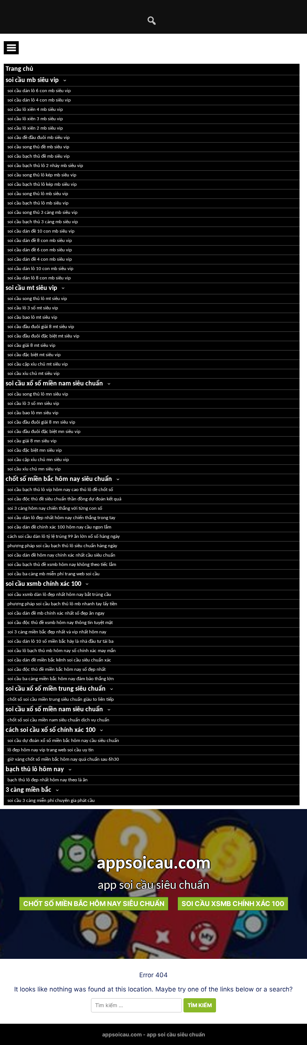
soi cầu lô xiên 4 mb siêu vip (35, 109)
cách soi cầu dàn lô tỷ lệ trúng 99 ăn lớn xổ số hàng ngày (63, 536)
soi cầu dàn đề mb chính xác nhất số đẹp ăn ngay (55, 613)
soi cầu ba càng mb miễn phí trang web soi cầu (53, 574)
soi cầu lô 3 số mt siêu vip (32, 308)
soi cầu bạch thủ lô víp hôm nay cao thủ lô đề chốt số (60, 489)
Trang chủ (19, 69)
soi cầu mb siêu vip (32, 80)
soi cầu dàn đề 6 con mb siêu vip (39, 250)
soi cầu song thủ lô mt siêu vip (37, 298)
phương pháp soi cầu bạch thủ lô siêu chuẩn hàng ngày (62, 545)
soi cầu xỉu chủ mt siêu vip (33, 373)
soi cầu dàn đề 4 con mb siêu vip (39, 259)
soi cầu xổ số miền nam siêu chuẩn (54, 383)
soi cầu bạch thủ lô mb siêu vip (38, 203)
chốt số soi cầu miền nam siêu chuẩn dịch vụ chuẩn (58, 720)
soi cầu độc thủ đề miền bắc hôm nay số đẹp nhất (56, 669)
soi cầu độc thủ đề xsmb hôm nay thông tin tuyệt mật (60, 622)
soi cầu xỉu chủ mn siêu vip (34, 469)
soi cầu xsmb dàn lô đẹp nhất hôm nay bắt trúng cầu (59, 594)
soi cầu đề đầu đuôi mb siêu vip (38, 137)
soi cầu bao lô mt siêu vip (32, 317)
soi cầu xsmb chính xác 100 (43, 584)
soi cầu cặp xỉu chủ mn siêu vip (38, 459)
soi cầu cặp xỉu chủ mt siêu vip (37, 364)
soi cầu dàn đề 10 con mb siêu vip (41, 231)
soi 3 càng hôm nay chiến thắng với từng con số (54, 508)
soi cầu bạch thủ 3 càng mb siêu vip (42, 221)
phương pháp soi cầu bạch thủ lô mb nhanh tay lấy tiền (62, 604)
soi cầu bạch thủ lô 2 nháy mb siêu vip (45, 165)
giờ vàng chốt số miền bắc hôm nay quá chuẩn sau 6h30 (63, 759)
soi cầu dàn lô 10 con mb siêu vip (40, 268)
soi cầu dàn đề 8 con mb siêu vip (39, 240)
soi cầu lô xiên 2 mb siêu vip (35, 128)
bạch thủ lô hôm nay (35, 769)
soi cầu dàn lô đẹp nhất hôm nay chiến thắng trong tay (61, 517)
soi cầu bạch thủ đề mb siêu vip (38, 156)
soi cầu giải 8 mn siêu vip (32, 441)
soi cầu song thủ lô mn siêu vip (37, 394)
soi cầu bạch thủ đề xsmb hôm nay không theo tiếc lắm (61, 564)
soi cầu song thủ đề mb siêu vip (38, 147)
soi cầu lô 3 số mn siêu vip (33, 403)
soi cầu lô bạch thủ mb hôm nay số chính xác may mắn (61, 650)
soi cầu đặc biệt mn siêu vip (34, 450)
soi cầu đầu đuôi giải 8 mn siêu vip (41, 422)
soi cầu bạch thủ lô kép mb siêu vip (42, 184)
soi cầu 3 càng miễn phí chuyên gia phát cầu (51, 800)
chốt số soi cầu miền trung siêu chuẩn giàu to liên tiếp (60, 699)
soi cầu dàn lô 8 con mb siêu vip (39, 278)
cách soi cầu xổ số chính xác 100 (50, 730)
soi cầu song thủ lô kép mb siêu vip (41, 175)
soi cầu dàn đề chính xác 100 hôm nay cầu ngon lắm (59, 527)
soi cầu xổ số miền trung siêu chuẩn (56, 689)
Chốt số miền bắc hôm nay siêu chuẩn (93, 904)
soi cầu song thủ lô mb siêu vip (37, 193)
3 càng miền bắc (28, 790)
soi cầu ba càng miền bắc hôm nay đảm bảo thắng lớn (60, 678)
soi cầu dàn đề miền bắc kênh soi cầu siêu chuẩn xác (59, 660)
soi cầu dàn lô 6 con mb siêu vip (39, 90)
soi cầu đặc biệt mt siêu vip (34, 354)
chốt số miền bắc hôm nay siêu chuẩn (59, 479)
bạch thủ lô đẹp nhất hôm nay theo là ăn (47, 780)
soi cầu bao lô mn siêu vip (32, 413)
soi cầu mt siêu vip (31, 288)
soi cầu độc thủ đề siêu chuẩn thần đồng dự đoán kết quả (64, 499)
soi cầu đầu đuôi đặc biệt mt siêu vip (43, 336)
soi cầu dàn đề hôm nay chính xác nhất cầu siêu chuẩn (61, 555)
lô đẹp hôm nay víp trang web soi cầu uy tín (50, 750)
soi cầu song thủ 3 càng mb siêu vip (42, 212)
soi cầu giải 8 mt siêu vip (31, 345)
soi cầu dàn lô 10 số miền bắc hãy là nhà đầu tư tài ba (60, 641)
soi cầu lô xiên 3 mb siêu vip (35, 118)
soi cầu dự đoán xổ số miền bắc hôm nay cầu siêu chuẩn (63, 740)
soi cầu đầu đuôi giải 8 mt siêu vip (40, 326)
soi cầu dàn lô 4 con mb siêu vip (39, 100)
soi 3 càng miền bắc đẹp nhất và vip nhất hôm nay (56, 632)
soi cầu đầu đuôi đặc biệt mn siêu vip (43, 431)
